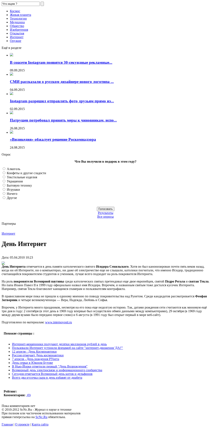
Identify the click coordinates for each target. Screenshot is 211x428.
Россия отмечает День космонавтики (38, 355)
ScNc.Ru (41, 417)
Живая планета (20, 15)
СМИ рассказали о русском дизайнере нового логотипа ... (62, 81)
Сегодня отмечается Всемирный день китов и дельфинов (52, 374)
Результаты (105, 213)
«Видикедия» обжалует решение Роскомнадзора (53, 139)
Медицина (17, 22)
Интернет (16, 37)
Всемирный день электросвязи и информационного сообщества (57, 370)
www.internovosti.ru (58, 322)
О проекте (22, 424)
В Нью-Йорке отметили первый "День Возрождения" (50, 366)
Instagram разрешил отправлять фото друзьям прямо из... (62, 101)
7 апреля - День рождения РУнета (35, 359)
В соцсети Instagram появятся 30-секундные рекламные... (61, 62)
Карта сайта (40, 424)
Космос (15, 11)
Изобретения (19, 29)
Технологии (18, 18)
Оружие (15, 41)
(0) (28, 395)
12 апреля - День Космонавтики (34, 351)
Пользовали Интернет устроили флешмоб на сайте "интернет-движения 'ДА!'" (67, 348)
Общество (17, 26)
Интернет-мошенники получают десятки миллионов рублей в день (59, 344)
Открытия (17, 33)
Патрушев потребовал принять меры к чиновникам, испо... (63, 120)
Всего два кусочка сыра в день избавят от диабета (47, 377)
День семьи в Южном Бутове (32, 362)
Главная (7, 424)
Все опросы (105, 216)
